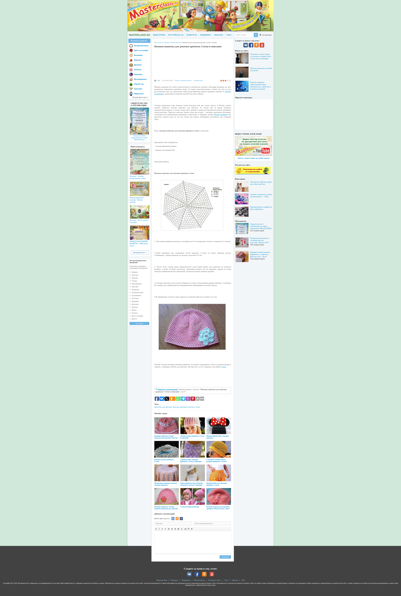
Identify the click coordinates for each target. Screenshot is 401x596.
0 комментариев (198, 80)
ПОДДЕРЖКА (205, 35)
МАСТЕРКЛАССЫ (175, 35)
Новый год (138, 84)
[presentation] (156, 529)
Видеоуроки (186, 580)
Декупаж (138, 65)
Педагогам (139, 93)
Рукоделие (135, 289)
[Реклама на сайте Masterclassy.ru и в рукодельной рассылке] (252, 174)
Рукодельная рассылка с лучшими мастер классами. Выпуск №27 (259, 240)
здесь (224, 367)
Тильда (134, 281)
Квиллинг (138, 74)
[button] (156, 529)
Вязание (177, 80)
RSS (243, 580)
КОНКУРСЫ (192, 35)
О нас (226, 580)
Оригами (138, 89)
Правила (235, 580)
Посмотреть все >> (140, 252)
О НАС (229, 35)
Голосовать (139, 323)
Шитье (134, 310)
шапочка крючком (180, 407)
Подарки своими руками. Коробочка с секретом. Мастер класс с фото (260, 254)
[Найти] (256, 35)
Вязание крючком (186, 80)
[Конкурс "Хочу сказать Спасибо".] (139, 211)
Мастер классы (199, 580)
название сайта (139, 35)
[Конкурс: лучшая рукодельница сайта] (139, 155)
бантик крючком (220, 115)
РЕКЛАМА (218, 35)
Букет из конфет (141, 50)
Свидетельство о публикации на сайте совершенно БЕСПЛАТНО (261, 226)
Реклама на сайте (214, 580)
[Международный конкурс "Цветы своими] (139, 188)
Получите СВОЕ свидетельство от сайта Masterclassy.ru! (139, 137)
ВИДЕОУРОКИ (159, 35)
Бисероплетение (141, 45)
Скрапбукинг (136, 295)
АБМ (158, 80)
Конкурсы (174, 580)
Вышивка (138, 55)
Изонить (138, 69)
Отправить (225, 557)
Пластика (135, 298)
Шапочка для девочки (163, 407)
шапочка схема (194, 407)
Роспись (135, 313)
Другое (134, 319)
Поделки (135, 278)
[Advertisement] (192, 64)
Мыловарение (140, 79)
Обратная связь (161, 580)
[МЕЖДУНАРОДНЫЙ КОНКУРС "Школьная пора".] (139, 232)
